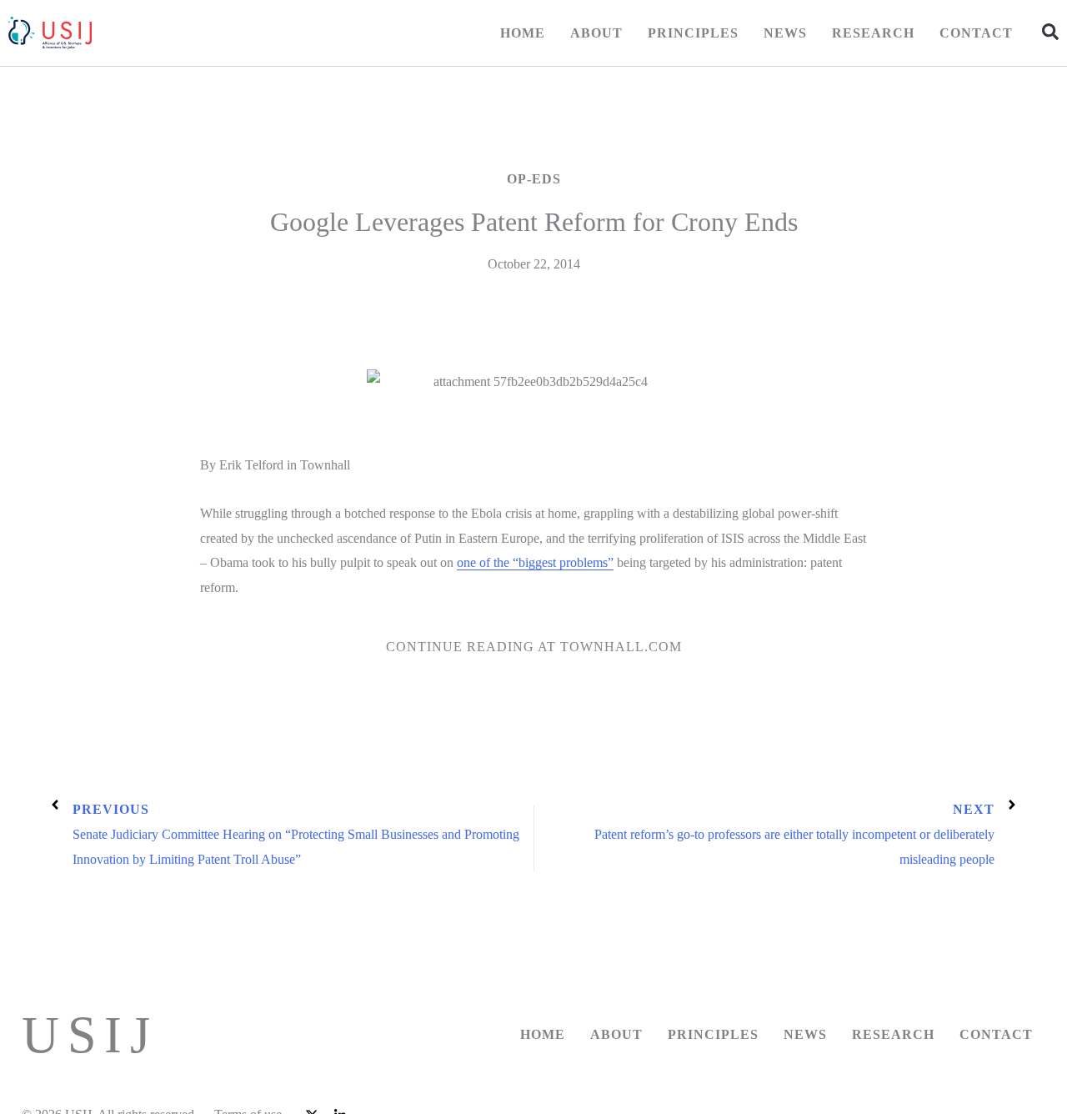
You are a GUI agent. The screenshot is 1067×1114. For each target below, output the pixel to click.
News (785, 33)
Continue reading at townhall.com (534, 647)
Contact (976, 33)
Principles (693, 33)
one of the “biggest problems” (535, 562)
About (596, 33)
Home (522, 33)
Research (873, 33)
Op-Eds (534, 179)
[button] (1050, 31)
